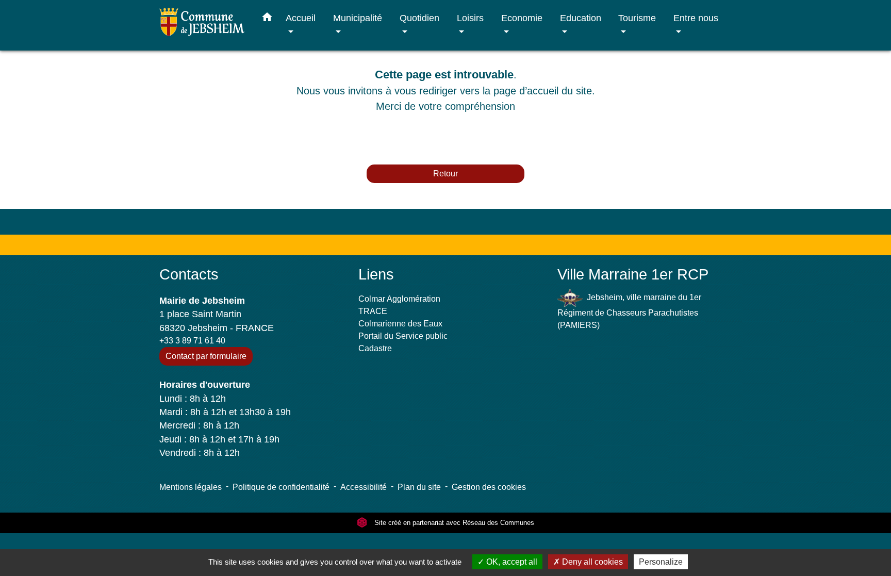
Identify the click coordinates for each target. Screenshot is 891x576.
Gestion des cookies (489, 487)
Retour (445, 173)
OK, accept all (510, 561)
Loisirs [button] (470, 17)
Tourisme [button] (637, 17)
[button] (267, 19)
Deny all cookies (591, 561)
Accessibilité (363, 487)
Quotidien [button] (419, 17)
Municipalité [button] (357, 17)
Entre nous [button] (695, 17)
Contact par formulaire (206, 356)
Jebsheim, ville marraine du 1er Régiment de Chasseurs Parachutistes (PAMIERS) (629, 311)
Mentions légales (190, 487)
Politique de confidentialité (281, 487)
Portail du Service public (403, 336)
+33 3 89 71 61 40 (192, 340)
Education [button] (580, 17)
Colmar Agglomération (399, 298)
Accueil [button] (301, 17)
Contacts (189, 274)
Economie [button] (521, 17)
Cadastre (375, 348)
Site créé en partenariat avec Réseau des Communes (453, 522)
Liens (376, 274)
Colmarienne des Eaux (400, 323)
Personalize (661, 561)
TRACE (372, 311)
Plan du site (419, 487)
